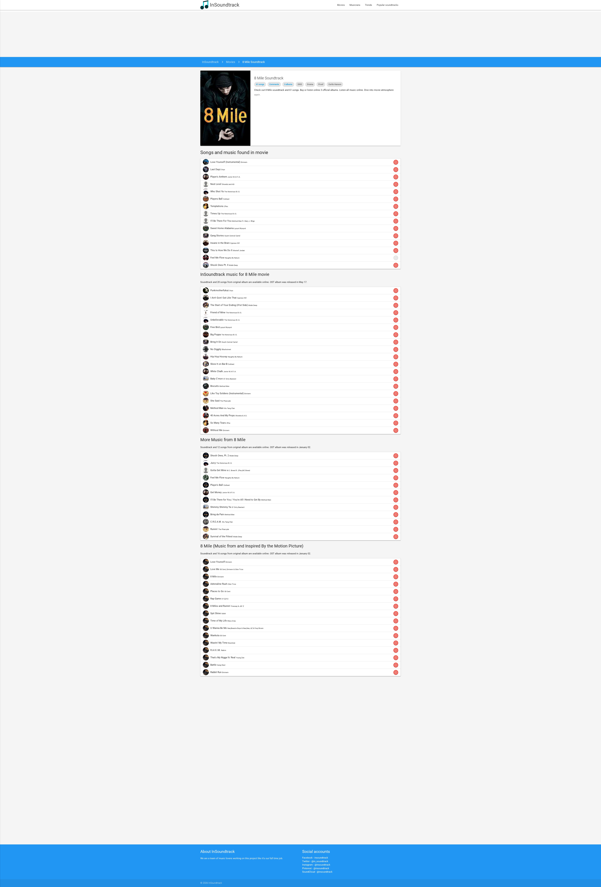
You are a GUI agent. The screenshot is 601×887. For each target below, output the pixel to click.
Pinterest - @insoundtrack (315, 868)
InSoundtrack (224, 5)
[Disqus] (300, 721)
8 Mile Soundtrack (253, 62)
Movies (341, 5)
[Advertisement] (300, 33)
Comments (274, 84)
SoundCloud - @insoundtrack (317, 871)
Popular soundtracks (387, 5)
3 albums (288, 84)
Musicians (354, 5)
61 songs (260, 84)
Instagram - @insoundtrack (316, 864)
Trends (368, 5)
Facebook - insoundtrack (315, 857)
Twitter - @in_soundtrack (315, 861)
